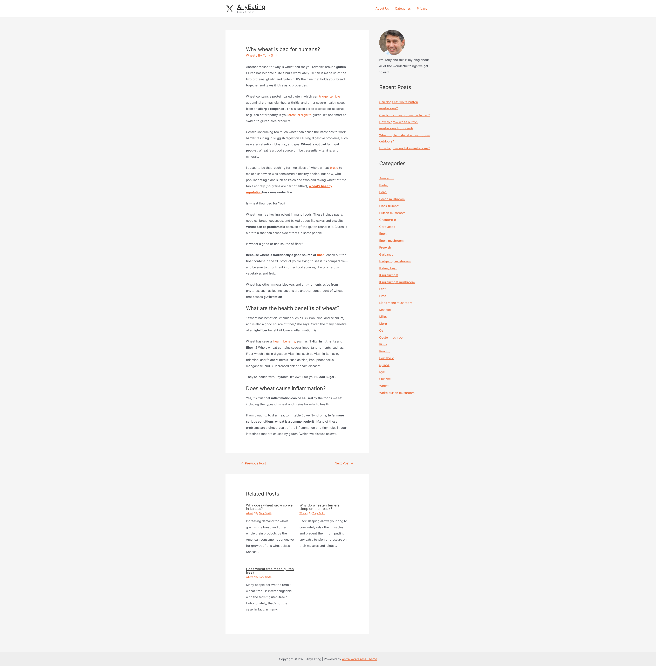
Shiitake (385, 379)
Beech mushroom (392, 199)
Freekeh (385, 247)
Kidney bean (388, 268)
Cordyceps (387, 227)
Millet (383, 316)
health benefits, (285, 341)
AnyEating (251, 6)
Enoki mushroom (391, 240)
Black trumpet (389, 206)
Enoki (383, 233)
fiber (321, 255)
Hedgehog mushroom (395, 261)
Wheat (250, 55)
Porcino (384, 351)
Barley (383, 185)
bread (334, 167)
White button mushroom (397, 393)
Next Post (344, 463)
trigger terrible (329, 96)
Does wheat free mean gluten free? (270, 570)
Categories (403, 8)
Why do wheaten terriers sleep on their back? (319, 507)
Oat (382, 330)
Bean (383, 192)
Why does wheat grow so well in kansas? (270, 507)
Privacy (422, 8)
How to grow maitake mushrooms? (404, 148)
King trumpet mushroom (397, 282)
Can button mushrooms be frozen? (404, 115)
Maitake (385, 310)
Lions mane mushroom (395, 303)
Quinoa (384, 365)
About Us (382, 8)
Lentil (383, 289)
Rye (382, 372)
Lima (382, 296)
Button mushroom (392, 213)
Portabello (386, 358)
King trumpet (388, 275)
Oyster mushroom (392, 337)
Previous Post (253, 463)
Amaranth (386, 178)
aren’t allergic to (300, 115)
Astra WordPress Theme (359, 659)
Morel (383, 323)
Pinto (383, 344)
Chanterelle (387, 220)
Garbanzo (386, 254)
